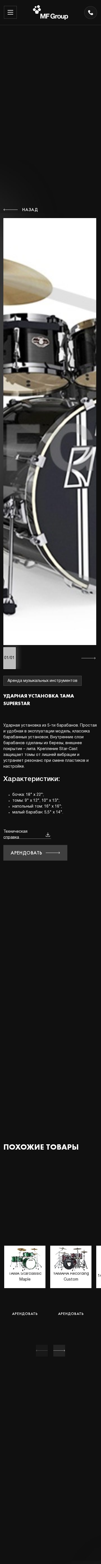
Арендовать (26, 852)
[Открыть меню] (10, 12)
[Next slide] (59, 1351)
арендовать (25, 1313)
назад (30, 209)
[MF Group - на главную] (50, 12)
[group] (24, 1292)
